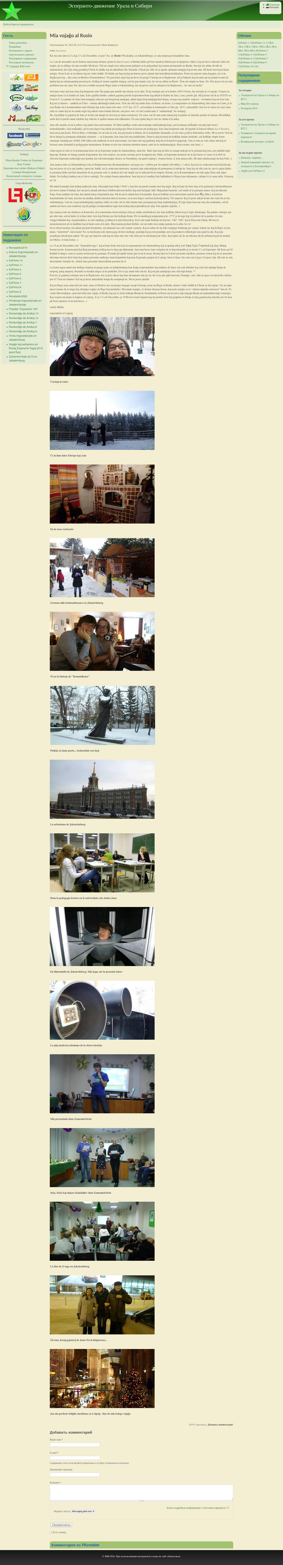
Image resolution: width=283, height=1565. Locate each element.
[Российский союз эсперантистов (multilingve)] (17, 80)
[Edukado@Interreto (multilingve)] (31, 80)
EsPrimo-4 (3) (248, 54)
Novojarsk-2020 (18, 296)
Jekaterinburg (61, 50)
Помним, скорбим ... (252, 157)
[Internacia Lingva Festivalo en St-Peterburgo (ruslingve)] (24, 222)
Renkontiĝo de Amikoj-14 (23, 318)
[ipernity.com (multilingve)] (14, 146)
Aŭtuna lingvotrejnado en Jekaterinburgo (23, 254)
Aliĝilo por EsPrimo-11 (253, 170)
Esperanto (274, 4)
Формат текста (62, 1511)
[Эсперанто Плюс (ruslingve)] (31, 90)
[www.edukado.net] (31, 100)
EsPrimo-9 (15, 292)
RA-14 (250, 46)
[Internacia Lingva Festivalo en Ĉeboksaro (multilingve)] (15, 202)
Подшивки (15, 46)
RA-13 (243, 46)
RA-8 (248, 50)
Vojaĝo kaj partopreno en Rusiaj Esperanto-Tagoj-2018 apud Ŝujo (26, 348)
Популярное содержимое (23, 58)
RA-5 (270, 46)
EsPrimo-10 (16, 260)
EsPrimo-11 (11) (261, 42)
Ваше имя (56, 1439)
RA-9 (254, 50)
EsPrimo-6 (15, 278)
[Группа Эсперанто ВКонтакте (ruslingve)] (32, 137)
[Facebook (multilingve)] (15, 137)
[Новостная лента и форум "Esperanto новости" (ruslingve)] (17, 90)
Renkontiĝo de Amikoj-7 (23, 322)
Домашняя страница (61, 1469)
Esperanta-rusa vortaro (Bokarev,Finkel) (24, 168)
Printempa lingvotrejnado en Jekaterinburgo (25, 302)
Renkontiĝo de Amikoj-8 (23, 327)
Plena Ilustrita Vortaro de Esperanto (24, 160)
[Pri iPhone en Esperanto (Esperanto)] (33, 121)
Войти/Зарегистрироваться (18, 24)
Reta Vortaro (24, 164)
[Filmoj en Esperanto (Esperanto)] (31, 110)
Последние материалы (21, 62)
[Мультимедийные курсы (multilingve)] (17, 100)
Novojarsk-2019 (18, 247)
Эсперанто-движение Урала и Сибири (110, 5)
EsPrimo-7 (15, 283)
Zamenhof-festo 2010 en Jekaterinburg (23, 358)
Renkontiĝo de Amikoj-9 (23, 331)
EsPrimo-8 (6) (248, 62)
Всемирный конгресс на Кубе (257, 141)
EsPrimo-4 (15, 269)
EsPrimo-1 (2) (245, 42)
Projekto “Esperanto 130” (23, 309)
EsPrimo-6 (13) (249, 58)
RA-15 (257, 46)
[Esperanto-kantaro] (17, 110)
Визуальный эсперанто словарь (24, 176)
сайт (164, 1556)
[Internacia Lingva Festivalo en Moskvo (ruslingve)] (32, 202)
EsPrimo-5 (15, 274)
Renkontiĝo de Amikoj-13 (23, 313)
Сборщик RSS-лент (20, 66)
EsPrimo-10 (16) (249, 66)
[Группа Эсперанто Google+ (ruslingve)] (32, 146)
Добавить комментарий (220, 1424)
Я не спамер (59, 1532)
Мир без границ (250, 103)
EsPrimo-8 (15, 287)
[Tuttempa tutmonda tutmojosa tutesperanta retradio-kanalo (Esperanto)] (17, 121)
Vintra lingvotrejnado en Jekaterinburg (23, 337)
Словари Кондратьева (24, 172)
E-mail (54, 1452)
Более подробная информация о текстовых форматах (196, 1507)
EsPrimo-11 (16, 265)
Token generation (18, 42)
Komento (55, 1482)
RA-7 (242, 50)
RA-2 (264, 46)
